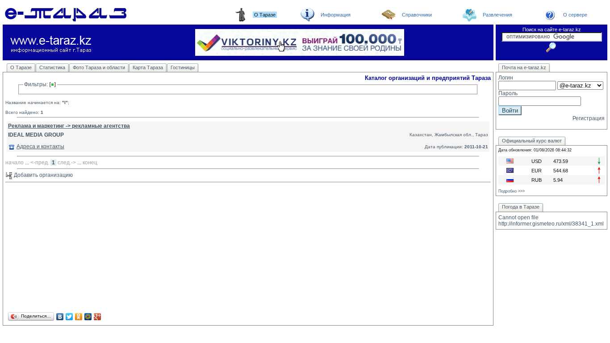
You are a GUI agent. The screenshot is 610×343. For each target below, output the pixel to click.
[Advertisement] (248, 247)
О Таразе (21, 67)
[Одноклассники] (79, 316)
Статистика (52, 67)
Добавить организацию (43, 175)
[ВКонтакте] (60, 316)
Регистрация (588, 118)
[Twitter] (69, 316)
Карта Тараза (148, 67)
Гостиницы (183, 67)
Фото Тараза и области (99, 67)
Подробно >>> (511, 191)
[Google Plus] (97, 316)
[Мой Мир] (88, 316)
